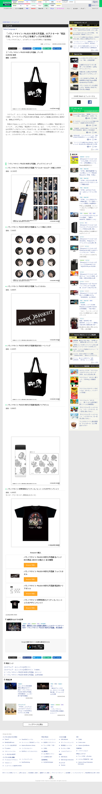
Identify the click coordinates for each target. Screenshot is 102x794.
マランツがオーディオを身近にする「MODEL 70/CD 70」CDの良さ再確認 (88, 87)
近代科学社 (45, 759)
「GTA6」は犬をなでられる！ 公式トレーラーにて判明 (88, 192)
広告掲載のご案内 (33, 772)
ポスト (14, 48)
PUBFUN (78, 748)
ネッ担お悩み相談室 (10, 754)
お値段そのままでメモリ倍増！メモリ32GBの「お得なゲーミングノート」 (88, 67)
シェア (28, 48)
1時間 (73, 25)
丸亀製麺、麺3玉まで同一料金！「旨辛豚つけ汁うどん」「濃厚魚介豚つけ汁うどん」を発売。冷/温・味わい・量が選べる (85, 342)
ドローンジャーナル (10, 751)
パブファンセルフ (83, 751)
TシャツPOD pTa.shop (84, 756)
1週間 (88, 25)
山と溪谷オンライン (49, 754)
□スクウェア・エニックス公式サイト (17, 667)
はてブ (38, 48)
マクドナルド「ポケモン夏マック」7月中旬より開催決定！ (88, 379)
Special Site (78, 54)
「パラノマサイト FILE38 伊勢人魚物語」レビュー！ (57, 711)
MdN (60, 754)
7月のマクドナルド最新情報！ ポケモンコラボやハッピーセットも (86, 367)
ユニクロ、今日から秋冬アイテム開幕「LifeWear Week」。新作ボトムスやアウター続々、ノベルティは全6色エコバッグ (85, 355)
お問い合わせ (22, 772)
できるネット (8, 762)
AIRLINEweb (64, 739)
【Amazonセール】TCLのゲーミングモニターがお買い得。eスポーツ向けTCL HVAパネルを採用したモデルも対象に (88, 287)
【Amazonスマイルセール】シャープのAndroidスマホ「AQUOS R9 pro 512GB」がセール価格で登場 (86, 30)
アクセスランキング (80, 22)
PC (47, 8)
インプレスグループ (77, 772)
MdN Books (64, 756)
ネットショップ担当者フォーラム (31, 742)
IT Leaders (7, 748)
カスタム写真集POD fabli (85, 759)
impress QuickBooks (83, 745)
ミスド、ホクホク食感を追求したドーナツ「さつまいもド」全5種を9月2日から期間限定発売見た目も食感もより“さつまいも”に (85, 47)
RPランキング (77, 111)
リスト (19, 48)
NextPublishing (26, 762)
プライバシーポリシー (57, 772)
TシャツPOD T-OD (49, 745)
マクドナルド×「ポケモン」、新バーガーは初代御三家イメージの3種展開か (88, 402)
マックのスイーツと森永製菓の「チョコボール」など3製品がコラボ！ (88, 423)
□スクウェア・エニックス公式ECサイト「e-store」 (22, 670)
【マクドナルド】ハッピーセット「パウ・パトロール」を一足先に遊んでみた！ (88, 409)
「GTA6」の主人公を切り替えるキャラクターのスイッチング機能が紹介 (88, 182)
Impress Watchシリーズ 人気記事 (85, 335)
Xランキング (78, 108)
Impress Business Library (28, 745)
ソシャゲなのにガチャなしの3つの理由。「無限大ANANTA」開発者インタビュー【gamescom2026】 (85, 34)
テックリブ (62, 762)
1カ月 (95, 25)
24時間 (80, 25)
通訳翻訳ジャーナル (66, 745)
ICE (77, 737)
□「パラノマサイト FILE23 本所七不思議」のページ (22, 672)
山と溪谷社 (45, 751)
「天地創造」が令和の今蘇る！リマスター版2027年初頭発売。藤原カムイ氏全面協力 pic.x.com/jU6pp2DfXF (85, 130)
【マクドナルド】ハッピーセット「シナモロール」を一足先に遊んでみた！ (88, 416)
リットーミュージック (49, 739)
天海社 (80, 739)
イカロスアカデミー (66, 751)
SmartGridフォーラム (27, 739)
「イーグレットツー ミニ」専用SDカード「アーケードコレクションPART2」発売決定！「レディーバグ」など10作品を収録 (85, 43)
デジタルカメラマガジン (11, 759)
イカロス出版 (62, 737)
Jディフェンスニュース (67, 742)
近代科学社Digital (48, 762)
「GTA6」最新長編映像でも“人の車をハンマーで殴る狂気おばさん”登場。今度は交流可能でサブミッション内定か (88, 175)
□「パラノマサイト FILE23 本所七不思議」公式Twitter (23, 675)
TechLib (63, 765)
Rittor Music (45, 737)
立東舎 (45, 748)
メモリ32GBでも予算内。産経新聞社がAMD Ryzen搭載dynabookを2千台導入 (88, 80)
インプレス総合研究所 (11, 745)
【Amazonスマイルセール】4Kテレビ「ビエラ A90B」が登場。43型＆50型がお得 (88, 276)
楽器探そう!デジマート (50, 742)
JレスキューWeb (65, 748)
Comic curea (81, 742)
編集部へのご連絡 (44, 772)
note (48, 48)
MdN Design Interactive (67, 759)
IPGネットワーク (81, 754)
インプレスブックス (27, 759)
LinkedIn (58, 48)
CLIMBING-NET (48, 756)
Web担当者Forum (9, 742)
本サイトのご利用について (9, 772)
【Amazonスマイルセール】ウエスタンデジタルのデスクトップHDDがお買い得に (88, 227)
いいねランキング (92, 111)
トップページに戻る (35, 724)
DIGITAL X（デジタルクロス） (30, 751)
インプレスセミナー (27, 748)
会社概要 (68, 772)
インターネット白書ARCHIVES (13, 765)
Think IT (7, 739)
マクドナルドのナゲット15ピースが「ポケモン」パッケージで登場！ (88, 390)
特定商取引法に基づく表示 (92, 772)
